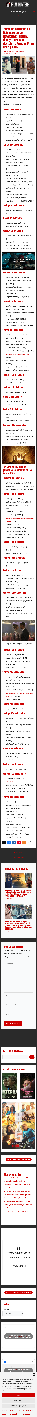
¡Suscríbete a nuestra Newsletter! (18, 1159)
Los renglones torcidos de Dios (17, 354)
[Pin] (19, 842)
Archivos (5, 1310)
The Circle (9, 782)
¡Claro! (18, 1395)
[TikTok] (23, 12)
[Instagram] (14, 12)
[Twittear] (4, 842)
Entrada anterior (19, 852)
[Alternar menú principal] (18, 16)
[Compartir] (9, 842)
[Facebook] (17, 12)
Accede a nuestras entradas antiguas (18, 1292)
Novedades (20, 51)
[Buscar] (32, 1057)
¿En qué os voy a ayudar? (18, 1406)
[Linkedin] (20, 12)
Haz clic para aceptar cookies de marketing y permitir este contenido (18, 260)
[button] (34, 1374)
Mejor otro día (18, 1400)
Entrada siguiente (18, 857)
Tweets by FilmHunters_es (18, 1336)
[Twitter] (11, 12)
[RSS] (25, 12)
